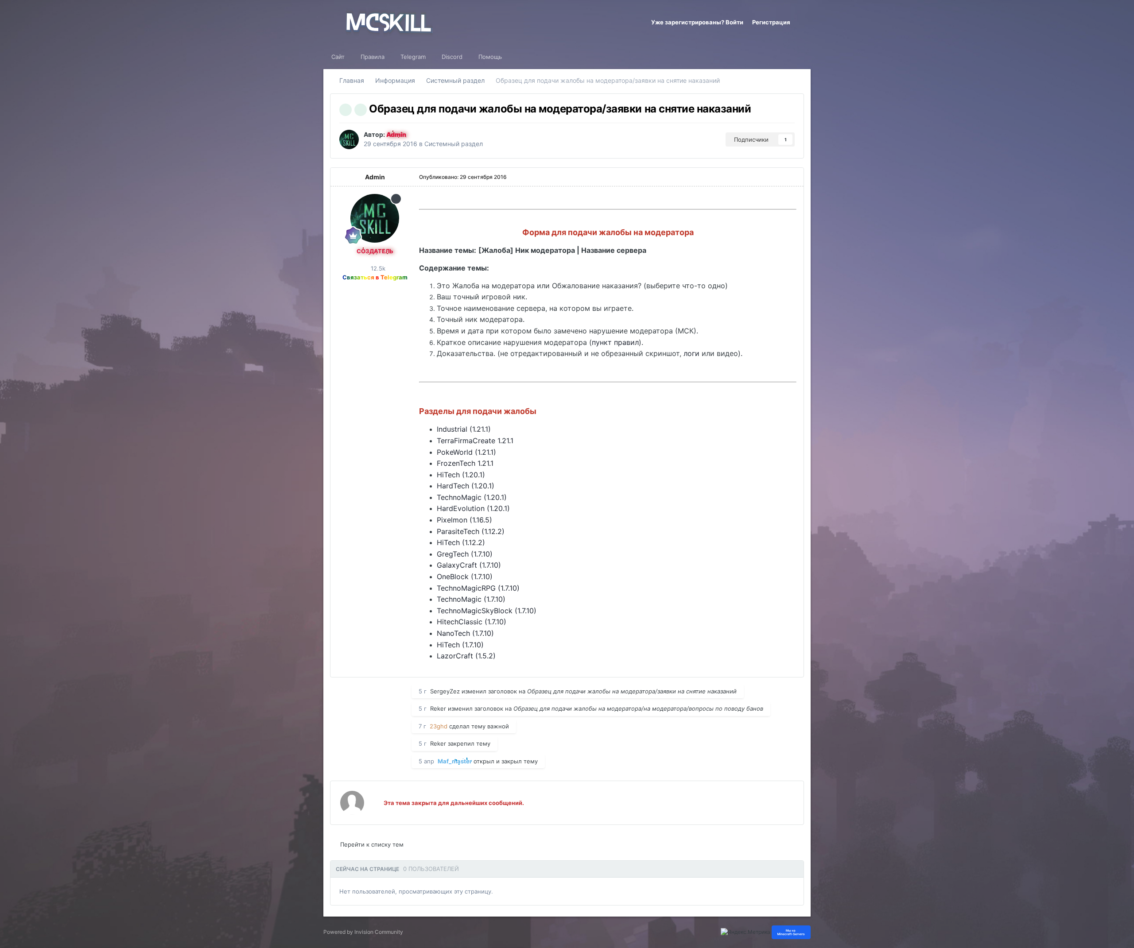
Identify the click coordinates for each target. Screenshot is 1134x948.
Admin (375, 177)
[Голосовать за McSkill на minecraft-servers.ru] (791, 932)
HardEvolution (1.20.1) (473, 508)
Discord (452, 56)
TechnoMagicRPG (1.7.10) (478, 588)
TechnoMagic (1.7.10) (471, 599)
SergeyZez (445, 691)
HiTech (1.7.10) (460, 644)
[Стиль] (803, 22)
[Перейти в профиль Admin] (349, 139)
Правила (372, 56)
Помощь (490, 56)
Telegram (413, 56)
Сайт (338, 56)
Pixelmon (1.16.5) (464, 519)
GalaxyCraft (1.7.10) (469, 565)
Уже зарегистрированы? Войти (697, 22)
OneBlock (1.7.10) (465, 576)
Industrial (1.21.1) (464, 429)
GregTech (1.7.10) (465, 553)
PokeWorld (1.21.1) (466, 452)
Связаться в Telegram (375, 277)
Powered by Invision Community (363, 932)
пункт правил (615, 342)
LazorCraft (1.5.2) (466, 655)
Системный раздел (453, 143)
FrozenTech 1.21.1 (465, 463)
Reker (438, 708)
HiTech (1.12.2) (461, 542)
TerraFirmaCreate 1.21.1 (475, 440)
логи (691, 353)
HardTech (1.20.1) (465, 485)
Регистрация (771, 22)
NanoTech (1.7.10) (465, 633)
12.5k (377, 268)
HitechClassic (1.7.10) (471, 621)
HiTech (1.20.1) (461, 474)
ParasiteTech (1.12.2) (471, 531)
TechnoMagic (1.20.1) (472, 497)
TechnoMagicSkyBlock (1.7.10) (486, 610)
